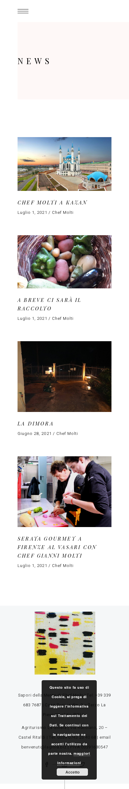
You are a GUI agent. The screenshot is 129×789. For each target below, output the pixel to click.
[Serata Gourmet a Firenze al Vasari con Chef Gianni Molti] (64, 491)
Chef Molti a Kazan (53, 202)
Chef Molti (63, 212)
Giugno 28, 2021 (35, 433)
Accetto (72, 772)
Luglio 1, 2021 (32, 212)
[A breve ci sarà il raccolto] (64, 261)
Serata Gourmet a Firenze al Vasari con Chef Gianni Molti (57, 546)
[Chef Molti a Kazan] (64, 164)
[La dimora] (64, 376)
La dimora (36, 423)
